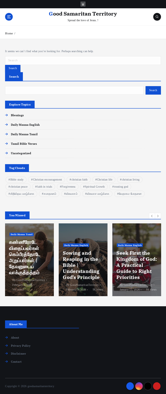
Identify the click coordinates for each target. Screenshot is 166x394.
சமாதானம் (50, 193)
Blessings (17, 115)
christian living (130, 179)
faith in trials (44, 186)
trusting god (121, 186)
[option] (29, 259)
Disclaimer (18, 353)
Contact (16, 361)
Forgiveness (69, 186)
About (15, 337)
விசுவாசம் (72, 193)
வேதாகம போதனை (130, 193)
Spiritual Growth (95, 186)
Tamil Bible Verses (24, 144)
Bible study (17, 179)
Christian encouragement (47, 179)
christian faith (79, 179)
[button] (152, 216)
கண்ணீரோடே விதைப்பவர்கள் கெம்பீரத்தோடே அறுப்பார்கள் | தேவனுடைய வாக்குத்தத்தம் (24, 257)
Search (14, 76)
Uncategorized (21, 153)
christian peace (19, 186)
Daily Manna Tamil (24, 134)
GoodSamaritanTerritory (30, 280)
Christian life (104, 179)
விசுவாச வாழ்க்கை (98, 193)
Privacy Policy (20, 346)
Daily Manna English (25, 125)
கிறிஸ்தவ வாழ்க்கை (22, 193)
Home (9, 33)
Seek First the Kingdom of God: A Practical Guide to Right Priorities (136, 265)
